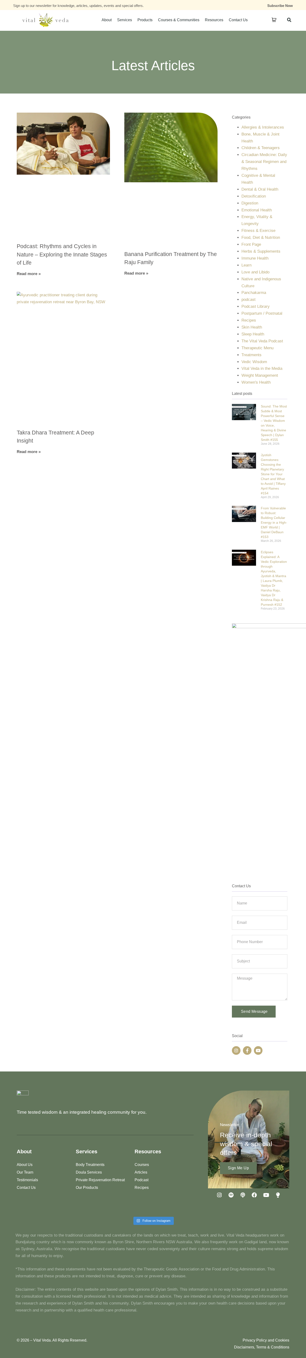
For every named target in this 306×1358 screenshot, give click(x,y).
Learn (246, 265)
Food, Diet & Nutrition (260, 237)
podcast (248, 299)
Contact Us (238, 20)
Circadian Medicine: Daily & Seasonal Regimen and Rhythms (264, 161)
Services (124, 20)
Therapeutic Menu (257, 348)
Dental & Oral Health (259, 189)
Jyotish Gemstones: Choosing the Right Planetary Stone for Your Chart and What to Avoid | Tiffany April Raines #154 (273, 474)
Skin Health (251, 327)
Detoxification (253, 196)
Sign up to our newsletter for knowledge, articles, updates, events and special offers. (78, 6)
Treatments (251, 355)
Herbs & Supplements (260, 251)
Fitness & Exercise (258, 230)
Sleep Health (252, 334)
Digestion (249, 203)
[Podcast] (242, 1195)
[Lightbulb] (278, 1195)
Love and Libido (255, 272)
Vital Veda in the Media (261, 368)
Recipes (248, 320)
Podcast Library (255, 306)
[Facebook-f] (247, 1050)
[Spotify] (231, 1195)
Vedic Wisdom (254, 362)
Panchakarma (253, 292)
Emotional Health (256, 210)
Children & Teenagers (260, 148)
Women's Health (256, 382)
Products (145, 20)
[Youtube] (258, 1050)
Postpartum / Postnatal (261, 313)
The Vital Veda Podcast (262, 341)
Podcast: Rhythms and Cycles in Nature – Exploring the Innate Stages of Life (62, 254)
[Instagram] (236, 1050)
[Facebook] (254, 1195)
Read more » (29, 274)
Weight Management (259, 375)
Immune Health (254, 258)
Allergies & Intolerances (262, 127)
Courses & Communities (178, 20)
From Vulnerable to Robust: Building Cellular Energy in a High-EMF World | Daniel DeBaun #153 (274, 522)
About (107, 20)
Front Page (251, 244)
